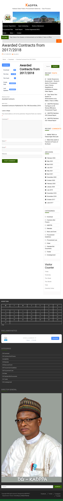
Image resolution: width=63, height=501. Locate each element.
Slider (48, 243)
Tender (49, 252)
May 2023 (50, 161)
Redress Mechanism (38, 26)
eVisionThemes (25, 495)
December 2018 (51, 193)
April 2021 (50, 174)
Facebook (43, 493)
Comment (5, 119)
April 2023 (50, 164)
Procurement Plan (8, 29)
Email (4, 147)
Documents (19, 22)
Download (6, 65)
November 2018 (51, 196)
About (10, 22)
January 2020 (51, 187)
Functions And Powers (10, 356)
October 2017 (51, 199)
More (11, 33)
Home (4, 22)
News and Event (51, 231)
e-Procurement (36, 22)
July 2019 (50, 190)
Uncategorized (51, 255)
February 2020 (51, 183)
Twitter (50, 493)
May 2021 (50, 171)
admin (17, 54)
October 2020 (51, 180)
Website (4, 154)
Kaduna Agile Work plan (51, 136)
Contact (19, 33)
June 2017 (50, 203)
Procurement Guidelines (10, 367)
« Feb (2, 325)
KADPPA (32, 5)
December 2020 (51, 177)
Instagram (58, 493)
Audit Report (18, 29)
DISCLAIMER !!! (29, 338)
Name (4, 141)
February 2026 (51, 158)
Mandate (49, 228)
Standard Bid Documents (10, 376)
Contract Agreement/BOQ (32, 29)
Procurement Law (52, 240)
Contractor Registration (9, 26)
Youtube (58, 496)
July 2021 (50, 167)
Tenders (27, 22)
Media (4, 33)
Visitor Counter (49, 266)
